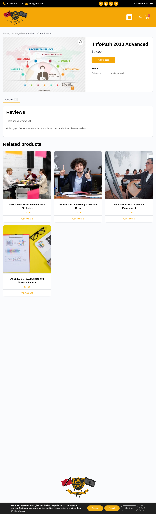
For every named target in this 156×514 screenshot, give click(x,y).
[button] (129, 17)
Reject (112, 508)
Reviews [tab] (10, 99)
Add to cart (103, 60)
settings (20, 511)
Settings (129, 508)
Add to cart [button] (27, 219)
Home (6, 33)
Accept (95, 508)
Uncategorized (18, 33)
